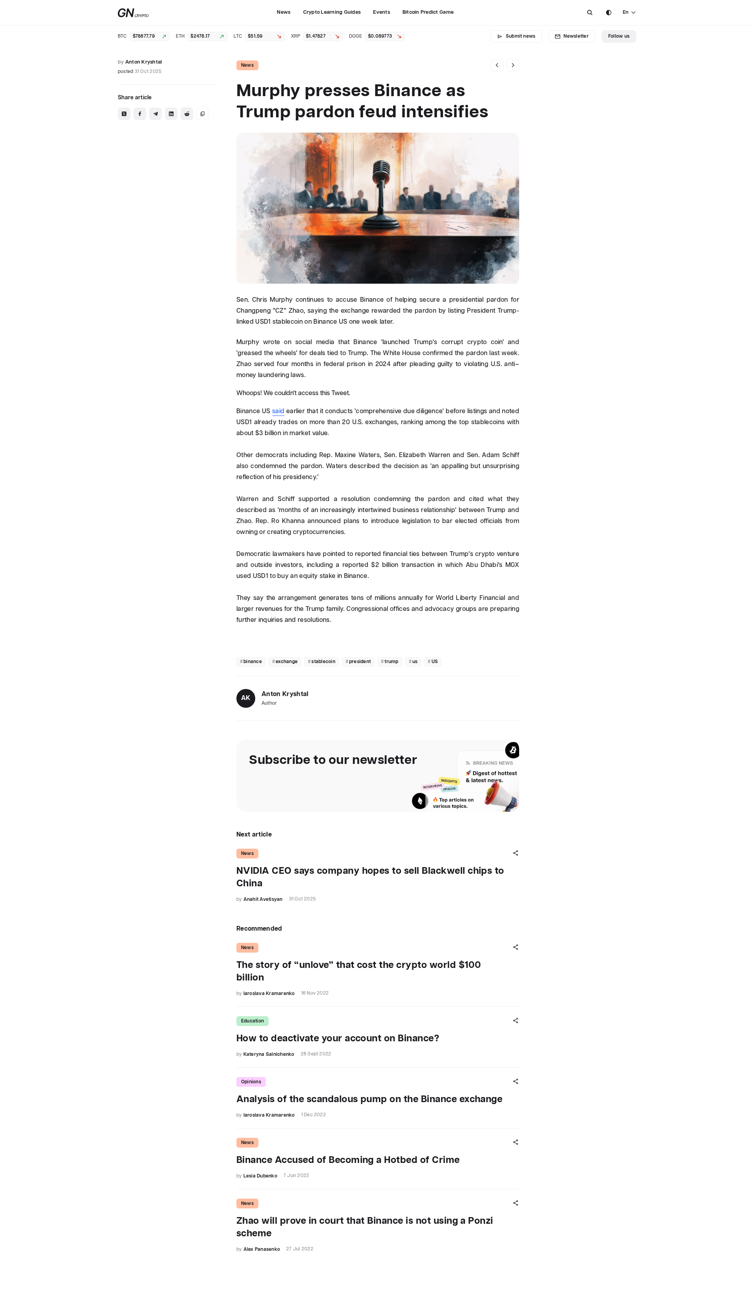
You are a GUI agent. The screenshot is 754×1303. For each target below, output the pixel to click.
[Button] (590, 12)
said (278, 411)
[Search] (590, 12)
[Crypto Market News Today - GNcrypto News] (133, 13)
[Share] (515, 853)
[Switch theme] (609, 12)
